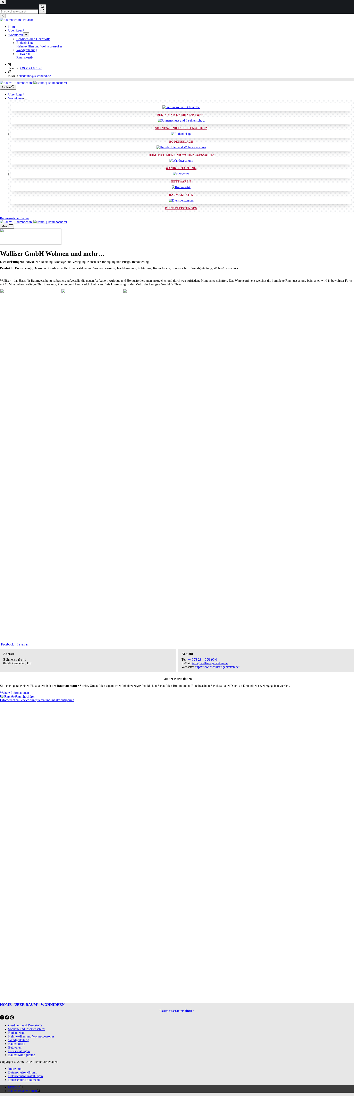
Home (6, 1005)
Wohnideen (15, 98)
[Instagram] (2, 1018)
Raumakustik (181, 194)
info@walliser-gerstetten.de (210, 663)
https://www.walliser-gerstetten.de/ (217, 667)
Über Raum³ (16, 94)
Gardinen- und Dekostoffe (25, 1025)
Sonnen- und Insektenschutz (181, 128)
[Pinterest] (12, 1018)
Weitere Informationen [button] (14, 692)
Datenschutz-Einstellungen (25, 1076)
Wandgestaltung (181, 168)
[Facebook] (7, 1018)
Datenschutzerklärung (22, 1072)
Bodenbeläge (181, 141)
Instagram (23, 644)
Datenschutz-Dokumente (24, 1079)
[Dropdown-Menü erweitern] (26, 99)
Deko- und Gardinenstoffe (181, 114)
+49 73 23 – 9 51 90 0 (202, 659)
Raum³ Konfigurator (21, 1055)
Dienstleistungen (181, 208)
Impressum (15, 1068)
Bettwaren (181, 181)
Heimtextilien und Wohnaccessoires (181, 155)
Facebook (7, 644)
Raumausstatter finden (14, 218)
